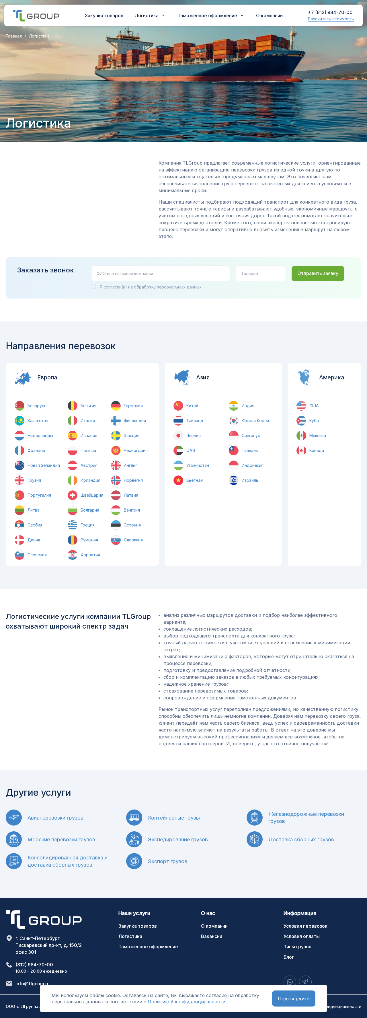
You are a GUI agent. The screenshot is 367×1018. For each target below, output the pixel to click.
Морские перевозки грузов (61, 839)
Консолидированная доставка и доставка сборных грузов (68, 861)
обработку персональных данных (168, 286)
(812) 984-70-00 (34, 965)
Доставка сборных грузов (301, 839)
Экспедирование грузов (178, 839)
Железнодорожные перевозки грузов (306, 817)
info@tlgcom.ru (32, 983)
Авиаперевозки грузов (55, 818)
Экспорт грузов (167, 861)
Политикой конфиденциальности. (187, 1002)
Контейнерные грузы (174, 818)
